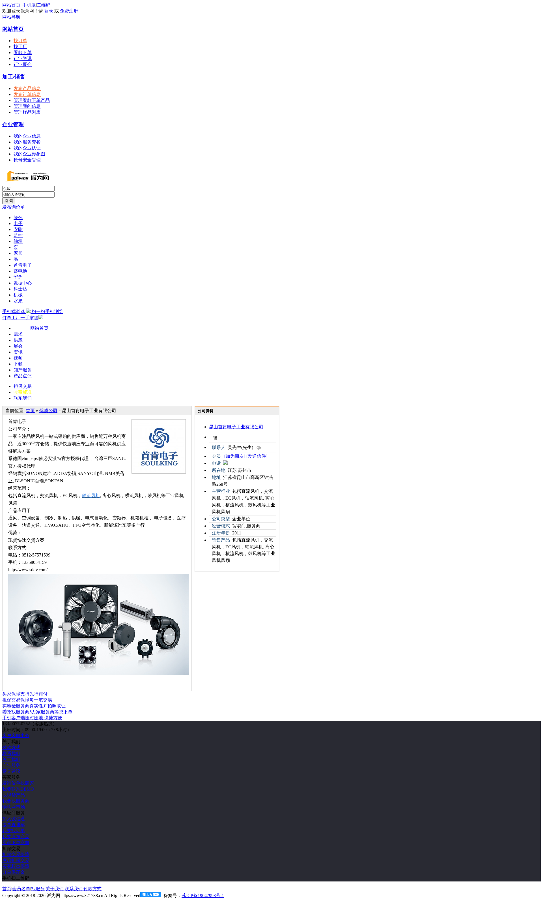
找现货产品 (13, 795)
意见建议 (11, 771)
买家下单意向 (15, 842)
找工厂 (20, 46)
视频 (18, 358)
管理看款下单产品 (32, 100)
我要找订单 (13, 830)
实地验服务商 (34, 705)
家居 (18, 253)
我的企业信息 (27, 136)
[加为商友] (234, 456)
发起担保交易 (15, 860)
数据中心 (23, 283)
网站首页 (11, 5)
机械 (18, 294)
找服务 (38, 888)
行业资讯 (23, 58)
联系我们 (23, 398)
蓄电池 (20, 271)
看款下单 (23, 52)
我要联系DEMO (18, 789)
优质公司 (48, 410)
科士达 (20, 288)
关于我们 (11, 759)
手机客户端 (32, 717)
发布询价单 (13, 207)
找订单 (20, 40)
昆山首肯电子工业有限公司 (236, 426)
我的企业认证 (27, 147)
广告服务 (11, 765)
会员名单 (21, 888)
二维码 (43, 5)
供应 (18, 340)
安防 (18, 229)
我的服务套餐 (27, 142)
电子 (18, 223)
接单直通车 (13, 824)
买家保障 (25, 694)
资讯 (18, 352)
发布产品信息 (27, 88)
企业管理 (13, 124)
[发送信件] (256, 456)
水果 (18, 300)
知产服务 (23, 369)
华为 (18, 277)
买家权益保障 (15, 866)
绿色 (18, 217)
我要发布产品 (15, 836)
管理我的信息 (27, 106)
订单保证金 (13, 872)
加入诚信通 (13, 818)
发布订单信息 (27, 94)
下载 (18, 363)
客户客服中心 (15, 735)
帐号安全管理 (27, 159)
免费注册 (69, 10)
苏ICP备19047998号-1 (203, 895)
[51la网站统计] (150, 895)
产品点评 (23, 375)
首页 (30, 410)
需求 (18, 334)
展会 (18, 346)
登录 (48, 10)
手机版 (29, 5)
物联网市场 (13, 806)
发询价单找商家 (18, 783)
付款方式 (11, 747)
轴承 (18, 241)
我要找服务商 (15, 801)
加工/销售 (13, 77)
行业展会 (23, 64)
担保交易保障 (15, 854)
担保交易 (23, 386)
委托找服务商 (37, 711)
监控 (18, 235)
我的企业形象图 (29, 153)
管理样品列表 (27, 112)
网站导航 (11, 16)
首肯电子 (23, 265)
